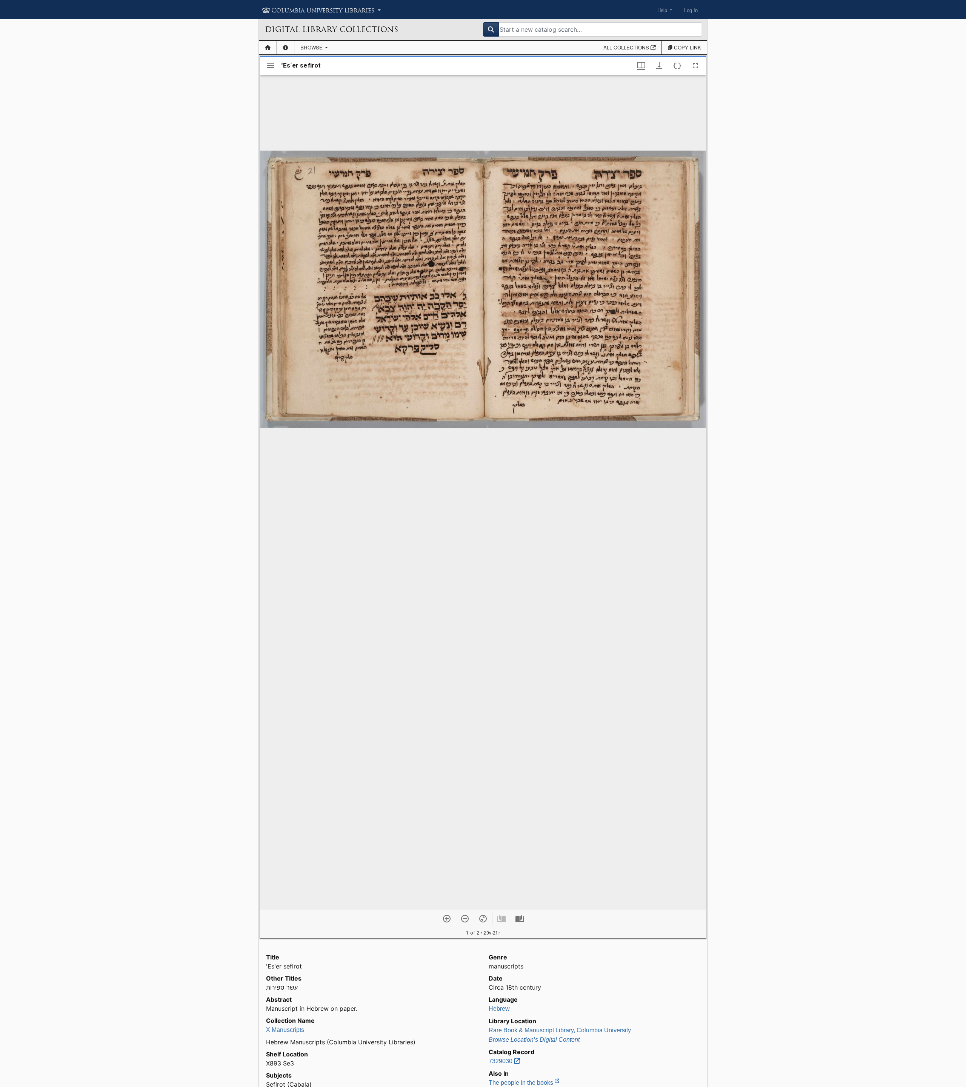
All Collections (627, 47)
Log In (691, 10)
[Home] (268, 47)
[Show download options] (659, 66)
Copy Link (686, 47)
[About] (285, 47)
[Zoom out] (465, 919)
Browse (312, 47)
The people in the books (522, 1082)
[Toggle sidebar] (270, 66)
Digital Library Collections (331, 29)
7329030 (501, 1061)
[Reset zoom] (483, 919)
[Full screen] (695, 66)
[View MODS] (677, 66)
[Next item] (520, 919)
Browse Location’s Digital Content (534, 1039)
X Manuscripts (285, 1030)
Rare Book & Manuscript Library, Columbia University (560, 1030)
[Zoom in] (447, 919)
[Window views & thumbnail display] (641, 66)
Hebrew (499, 1008)
